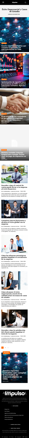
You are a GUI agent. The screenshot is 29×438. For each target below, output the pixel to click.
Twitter (25, 436)
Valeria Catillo (23, 191)
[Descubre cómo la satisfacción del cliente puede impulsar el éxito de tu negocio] (14, 319)
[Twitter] (23, 437)
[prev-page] (23, 355)
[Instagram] (16, 437)
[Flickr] (10, 437)
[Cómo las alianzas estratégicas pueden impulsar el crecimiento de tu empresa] (14, 244)
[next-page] (8, 348)
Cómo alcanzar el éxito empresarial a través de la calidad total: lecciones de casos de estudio (14, 294)
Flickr (12, 436)
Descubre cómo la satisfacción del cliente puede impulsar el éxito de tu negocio (13, 332)
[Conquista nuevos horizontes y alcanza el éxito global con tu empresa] (14, 209)
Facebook (6, 436)
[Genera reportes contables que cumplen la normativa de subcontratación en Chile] (14, 34)
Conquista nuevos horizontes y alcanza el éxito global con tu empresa (13, 222)
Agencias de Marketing (14, 14)
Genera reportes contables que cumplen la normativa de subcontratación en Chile (14, 375)
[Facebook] (2, 437)
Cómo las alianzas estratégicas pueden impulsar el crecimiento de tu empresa (14, 257)
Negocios (4, 43)
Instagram (19, 436)
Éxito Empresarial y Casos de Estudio (10, 191)
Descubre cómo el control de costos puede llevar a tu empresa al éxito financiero (14, 187)
